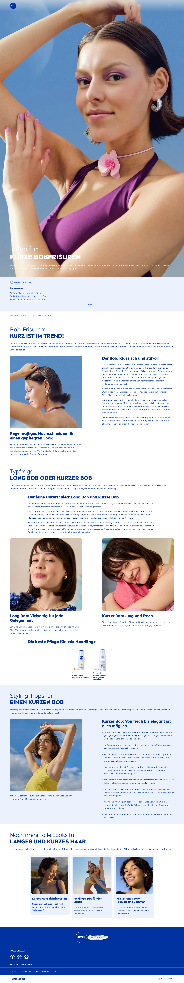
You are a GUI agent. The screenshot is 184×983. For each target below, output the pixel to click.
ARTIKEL (26, 316)
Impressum (46, 971)
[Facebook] (12, 957)
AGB (37, 971)
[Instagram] (19, 957)
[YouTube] (26, 957)
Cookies (13, 971)
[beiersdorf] (18, 979)
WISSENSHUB (38, 316)
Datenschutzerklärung (26, 971)
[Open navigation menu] (170, 6)
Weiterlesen (37, 910)
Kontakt (55, 971)
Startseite (15, 316)
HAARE (50, 316)
